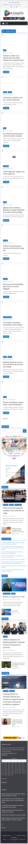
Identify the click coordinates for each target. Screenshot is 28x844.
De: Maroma (15, 611)
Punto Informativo (7, 317)
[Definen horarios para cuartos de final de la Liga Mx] (14, 231)
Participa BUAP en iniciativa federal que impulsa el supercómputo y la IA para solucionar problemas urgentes (13, 699)
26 (17, 772)
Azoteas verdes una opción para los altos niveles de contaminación (13, 57)
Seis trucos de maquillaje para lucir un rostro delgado (13, 286)
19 (17, 769)
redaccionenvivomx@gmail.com (9, 753)
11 (13, 766)
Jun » (6, 778)
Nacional (11, 504)
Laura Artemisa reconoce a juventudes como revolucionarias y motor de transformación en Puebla (13, 548)
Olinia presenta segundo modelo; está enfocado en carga (13, 510)
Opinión (13, 593)
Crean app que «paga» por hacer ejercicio (14, 172)
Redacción (13, 399)
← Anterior (5, 418)
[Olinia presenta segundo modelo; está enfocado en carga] (14, 496)
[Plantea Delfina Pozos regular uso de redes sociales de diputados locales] (6, 723)
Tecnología (6, 166)
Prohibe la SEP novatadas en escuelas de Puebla (15, 5)
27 (20, 772)
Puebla (5, 202)
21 (24, 769)
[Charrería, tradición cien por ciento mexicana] (14, 83)
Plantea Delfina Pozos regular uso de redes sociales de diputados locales (17, 722)
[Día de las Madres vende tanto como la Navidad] (14, 388)
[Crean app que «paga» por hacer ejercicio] (14, 157)
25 (13, 772)
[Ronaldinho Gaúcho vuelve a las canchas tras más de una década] (6, 665)
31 (10, 775)
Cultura (9, 92)
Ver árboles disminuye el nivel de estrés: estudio (13, 134)
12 (17, 766)
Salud (5, 50)
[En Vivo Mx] (3, 23)
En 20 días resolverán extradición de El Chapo (12, 323)
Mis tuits (4, 827)
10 (10, 766)
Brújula (5, 92)
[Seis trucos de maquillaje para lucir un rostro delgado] (14, 270)
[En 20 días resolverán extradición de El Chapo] (14, 308)
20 (20, 769)
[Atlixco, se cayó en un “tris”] (14, 584)
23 (6, 772)
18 (13, 769)
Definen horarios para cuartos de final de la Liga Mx (13, 248)
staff (12, 52)
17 (10, 769)
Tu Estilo (5, 278)
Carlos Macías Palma (16, 599)
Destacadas (5, 504)
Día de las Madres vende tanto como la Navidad (13, 403)
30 (6, 775)
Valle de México (18, 504)
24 (10, 772)
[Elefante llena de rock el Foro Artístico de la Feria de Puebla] (14, 348)
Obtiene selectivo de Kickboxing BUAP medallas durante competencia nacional (14, 643)
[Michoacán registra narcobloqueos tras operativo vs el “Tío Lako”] (6, 531)
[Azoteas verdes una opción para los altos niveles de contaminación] (14, 41)
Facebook (4, 782)
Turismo (9, 356)
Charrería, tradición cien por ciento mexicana (13, 98)
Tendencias (12, 690)
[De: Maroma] (6, 612)
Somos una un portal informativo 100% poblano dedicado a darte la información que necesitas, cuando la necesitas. (13, 749)
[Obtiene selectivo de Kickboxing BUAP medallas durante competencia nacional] (14, 627)
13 (20, 766)
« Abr (3, 778)
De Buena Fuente (6, 593)
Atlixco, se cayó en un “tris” (14, 596)
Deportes (5, 240)
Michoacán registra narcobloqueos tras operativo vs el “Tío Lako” (18, 530)
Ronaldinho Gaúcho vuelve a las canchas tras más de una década (18, 664)
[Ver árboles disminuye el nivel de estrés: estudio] (14, 119)
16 (6, 769)
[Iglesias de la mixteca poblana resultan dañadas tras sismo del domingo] (14, 193)
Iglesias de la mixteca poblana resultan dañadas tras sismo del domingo (14, 209)
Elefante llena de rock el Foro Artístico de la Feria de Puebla (13, 364)
